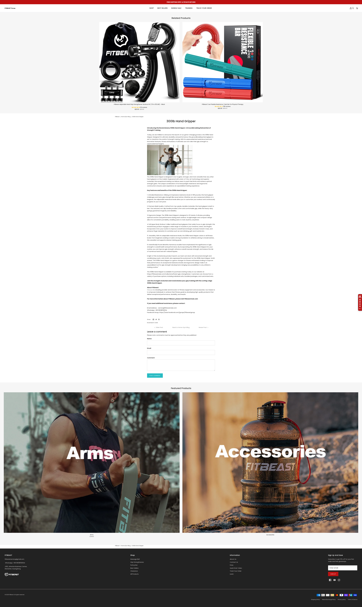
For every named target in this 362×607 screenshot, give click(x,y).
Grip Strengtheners (137, 562)
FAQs (231, 565)
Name (149, 339)
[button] (136, 107)
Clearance (134, 571)
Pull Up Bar (134, 565)
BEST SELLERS (162, 8)
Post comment (155, 375)
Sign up (333, 574)
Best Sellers (134, 568)
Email (149, 348)
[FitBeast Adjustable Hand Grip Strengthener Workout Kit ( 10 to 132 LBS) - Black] (139, 62)
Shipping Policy (315, 599)
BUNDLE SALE (176, 8)
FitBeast (117, 116)
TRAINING (189, 8)
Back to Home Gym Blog (181, 327)
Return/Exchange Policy (329, 599)
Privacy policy (342, 599)
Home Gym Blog (126, 116)
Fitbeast (150, 290)
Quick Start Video (236, 568)
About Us (233, 559)
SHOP (151, 8)
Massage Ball (135, 559)
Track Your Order (235, 571)
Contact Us (234, 562)
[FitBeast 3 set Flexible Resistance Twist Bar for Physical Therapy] (222, 62)
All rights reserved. (19, 594)
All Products (134, 574)
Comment (151, 358)
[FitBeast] (10, 8)
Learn (232, 574)
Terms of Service (352, 599)
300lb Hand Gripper (137, 116)
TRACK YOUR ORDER (204, 8)
